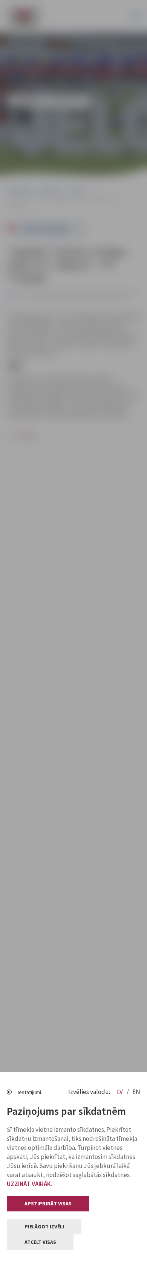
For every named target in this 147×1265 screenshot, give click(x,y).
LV (120, 1092)
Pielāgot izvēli (44, 1226)
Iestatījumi (29, 1092)
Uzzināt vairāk (29, 1184)
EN (136, 1092)
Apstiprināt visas (48, 1203)
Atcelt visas (40, 1242)
